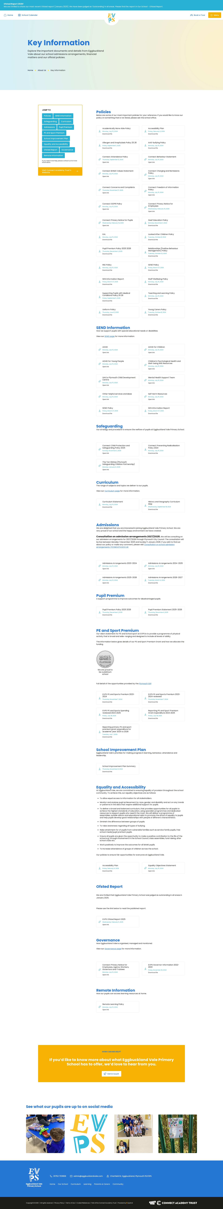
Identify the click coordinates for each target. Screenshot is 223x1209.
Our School (63, 1184)
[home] (111, 17)
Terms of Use (70, 1203)
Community (118, 1184)
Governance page (113, 948)
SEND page (110, 336)
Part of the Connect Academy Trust (104, 1203)
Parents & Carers (102, 1184)
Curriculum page (112, 491)
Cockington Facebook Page (61, 1118)
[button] (214, 15)
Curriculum (76, 1184)
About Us (42, 70)
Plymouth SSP (145, 683)
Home (30, 70)
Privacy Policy (59, 1203)
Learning (87, 1184)
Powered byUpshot (125, 1203)
